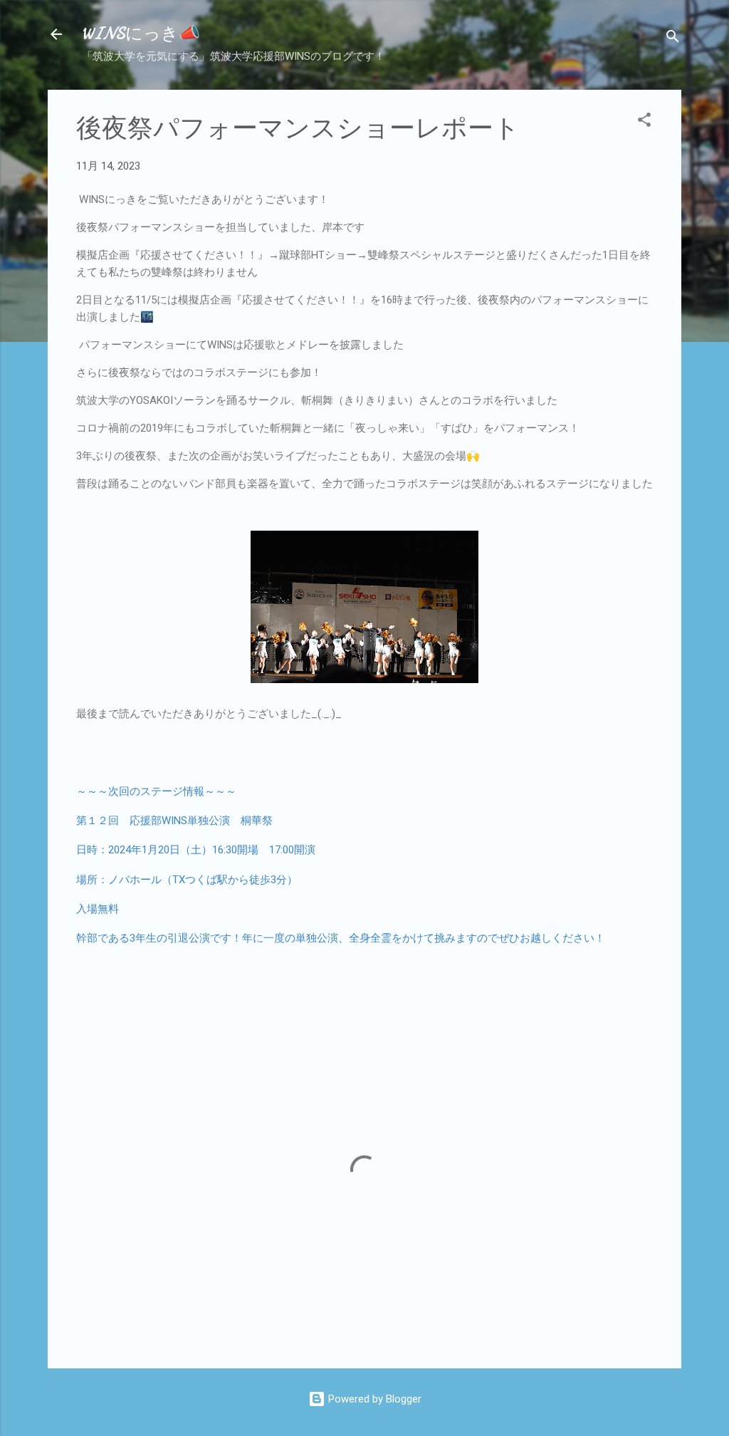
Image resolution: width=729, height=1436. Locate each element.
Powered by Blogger (373, 1399)
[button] (644, 122)
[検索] (672, 39)
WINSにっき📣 (141, 34)
